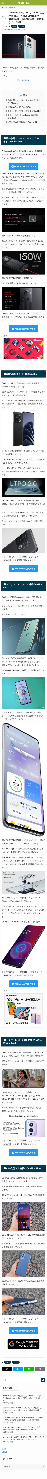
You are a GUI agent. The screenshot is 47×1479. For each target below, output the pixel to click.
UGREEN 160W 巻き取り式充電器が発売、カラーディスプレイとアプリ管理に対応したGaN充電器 (23, 1419)
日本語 (4, 1449)
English (4, 1451)
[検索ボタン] (44, 2)
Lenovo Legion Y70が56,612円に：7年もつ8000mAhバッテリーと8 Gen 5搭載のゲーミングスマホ (23, 1439)
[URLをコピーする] (40, 1369)
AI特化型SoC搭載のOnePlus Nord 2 (22, 121)
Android (14, 26)
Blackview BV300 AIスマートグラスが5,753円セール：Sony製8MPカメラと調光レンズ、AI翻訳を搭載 (23, 1410)
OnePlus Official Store (25, 166)
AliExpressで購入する (25, 328)
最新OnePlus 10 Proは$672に (20, 107)
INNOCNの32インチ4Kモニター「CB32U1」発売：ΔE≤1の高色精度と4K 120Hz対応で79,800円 (22, 1429)
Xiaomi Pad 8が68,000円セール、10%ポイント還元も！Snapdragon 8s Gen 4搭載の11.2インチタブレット (23, 1399)
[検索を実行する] (43, 1380)
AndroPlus (23, 3)
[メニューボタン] (2, 2)
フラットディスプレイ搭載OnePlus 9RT (24, 110)
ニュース (21, 26)
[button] (7, 1369)
